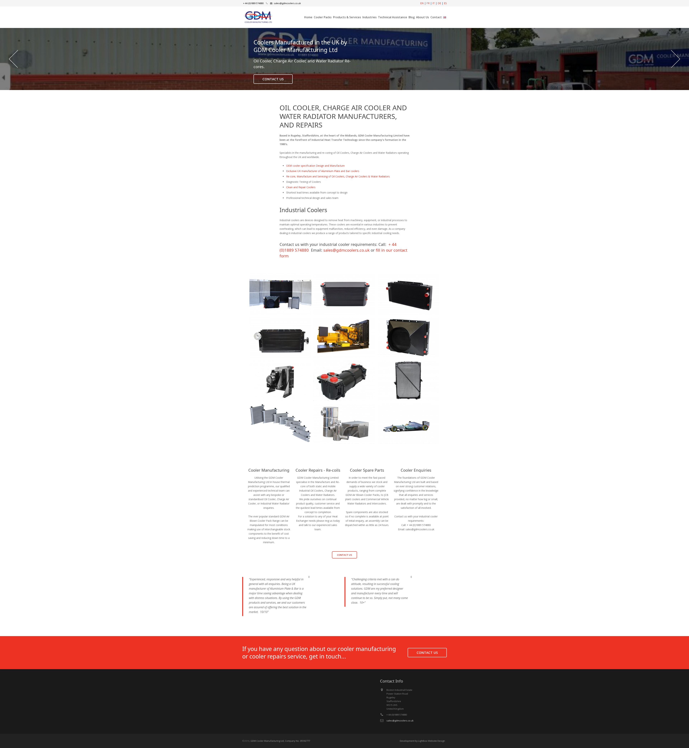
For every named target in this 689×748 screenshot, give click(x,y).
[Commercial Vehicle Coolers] (408, 381)
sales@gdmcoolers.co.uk (287, 3)
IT (433, 3)
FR (428, 3)
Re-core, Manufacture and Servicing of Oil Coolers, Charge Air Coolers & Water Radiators (338, 176)
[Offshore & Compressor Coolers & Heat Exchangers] (344, 337)
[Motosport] (408, 424)
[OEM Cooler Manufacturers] (280, 294)
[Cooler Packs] (280, 381)
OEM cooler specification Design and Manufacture (315, 165)
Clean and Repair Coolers (300, 187)
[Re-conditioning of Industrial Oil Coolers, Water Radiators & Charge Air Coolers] (344, 294)
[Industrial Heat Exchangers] (344, 381)
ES (445, 3)
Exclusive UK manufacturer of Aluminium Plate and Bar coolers (322, 171)
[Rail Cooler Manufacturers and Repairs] (280, 337)
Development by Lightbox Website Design (422, 740)
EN (422, 3)
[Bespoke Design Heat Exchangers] (408, 337)
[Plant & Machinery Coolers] (408, 294)
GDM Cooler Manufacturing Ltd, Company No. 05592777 (280, 740)
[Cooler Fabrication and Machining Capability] (344, 424)
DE (439, 3)
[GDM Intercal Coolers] (280, 424)
